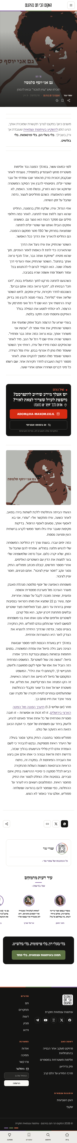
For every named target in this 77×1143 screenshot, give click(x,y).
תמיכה (25, 1055)
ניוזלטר (20, 1068)
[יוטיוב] (45, 1020)
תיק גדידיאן (66, 1066)
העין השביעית (65, 1100)
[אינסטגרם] (53, 1020)
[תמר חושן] (60, 901)
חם (27, 1003)
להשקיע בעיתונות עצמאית (40, 129)
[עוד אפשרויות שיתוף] (6, 823)
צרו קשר (24, 1062)
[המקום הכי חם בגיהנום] (53, 1001)
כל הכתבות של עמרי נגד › (55, 861)
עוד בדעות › (38, 885)
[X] (61, 1020)
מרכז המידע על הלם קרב (58, 1073)
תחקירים (24, 1009)
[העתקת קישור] (47, 823)
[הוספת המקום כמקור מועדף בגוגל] (57, 100)
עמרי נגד (68, 95)
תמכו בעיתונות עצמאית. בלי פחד (39, 955)
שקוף (70, 1107)
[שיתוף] (68, 100)
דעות (26, 1016)
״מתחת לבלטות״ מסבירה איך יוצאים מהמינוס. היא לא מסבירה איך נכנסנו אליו (29, 913)
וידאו (26, 1030)
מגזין (26, 1023)
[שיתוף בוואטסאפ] (64, 823)
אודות (25, 1048)
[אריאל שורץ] (29, 901)
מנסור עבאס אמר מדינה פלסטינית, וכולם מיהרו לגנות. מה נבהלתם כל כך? (60, 913)
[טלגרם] (37, 1020)
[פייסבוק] (70, 1020)
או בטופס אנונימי (36, 424)
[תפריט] (71, 5)
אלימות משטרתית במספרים (56, 1059)
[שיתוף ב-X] (55, 823)
